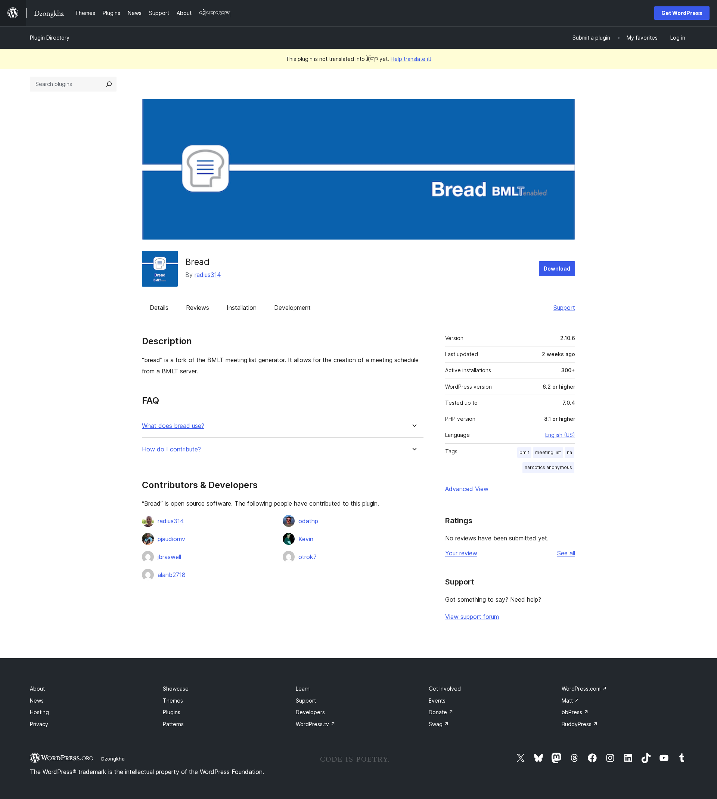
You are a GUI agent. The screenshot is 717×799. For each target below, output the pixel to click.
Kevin (305, 539)
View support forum (472, 616)
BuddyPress (580, 724)
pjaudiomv (171, 539)
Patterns (173, 724)
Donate (441, 712)
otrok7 (307, 557)
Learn (303, 688)
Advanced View (466, 489)
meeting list (548, 452)
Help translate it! (411, 59)
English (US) (560, 435)
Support (564, 307)
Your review (461, 553)
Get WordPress (681, 13)
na (569, 452)
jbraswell (169, 557)
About (37, 688)
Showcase (176, 688)
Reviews (197, 307)
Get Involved (445, 688)
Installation (242, 307)
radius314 (208, 274)
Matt (570, 700)
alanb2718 (172, 575)
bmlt (524, 452)
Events (437, 700)
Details (159, 307)
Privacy (39, 724)
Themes (173, 700)
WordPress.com (584, 688)
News (37, 700)
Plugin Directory (49, 37)
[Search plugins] (109, 84)
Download (557, 268)
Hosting (39, 712)
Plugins (171, 712)
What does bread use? (173, 425)
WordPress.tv (315, 724)
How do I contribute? (171, 449)
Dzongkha (113, 759)
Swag (439, 724)
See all (566, 553)
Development (292, 307)
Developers (310, 712)
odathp (308, 521)
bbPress (575, 712)
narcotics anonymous (548, 467)
